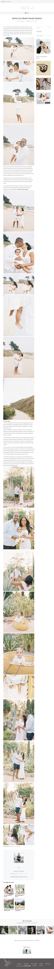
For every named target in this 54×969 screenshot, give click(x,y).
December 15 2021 (29, 21)
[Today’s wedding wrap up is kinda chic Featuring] (31, 930)
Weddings (19, 963)
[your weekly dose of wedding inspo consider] (13, 930)
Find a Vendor (34, 963)
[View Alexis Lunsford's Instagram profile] (19, 867)
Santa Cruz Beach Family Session (27, 18)
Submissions (47, 963)
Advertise (35, 965)
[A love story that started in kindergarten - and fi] (40, 930)
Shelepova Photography (15, 846)
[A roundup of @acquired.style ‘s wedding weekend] (4, 930)
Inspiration (26, 963)
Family (36, 21)
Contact (41, 965)
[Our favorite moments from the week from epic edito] (22, 930)
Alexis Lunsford (20, 21)
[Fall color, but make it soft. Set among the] (50, 930)
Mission (41, 963)
